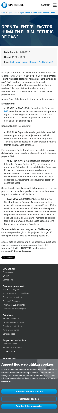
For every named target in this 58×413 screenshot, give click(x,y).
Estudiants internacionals (13, 322)
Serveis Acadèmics (11, 318)
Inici (3, 12)
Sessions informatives (12, 297)
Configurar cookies (29, 399)
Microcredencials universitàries (16, 293)
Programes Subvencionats (14, 305)
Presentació (8, 272)
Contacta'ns (8, 280)
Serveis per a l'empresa (12, 347)
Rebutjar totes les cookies (29, 406)
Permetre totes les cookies (29, 391)
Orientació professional (12, 326)
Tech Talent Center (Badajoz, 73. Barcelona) (31, 62)
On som (6, 276)
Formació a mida (10, 344)
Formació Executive (11, 301)
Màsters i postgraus (11, 289)
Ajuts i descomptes (11, 330)
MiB (6, 111)
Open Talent (13, 12)
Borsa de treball (9, 334)
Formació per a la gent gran (14, 309)
